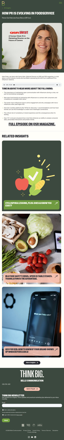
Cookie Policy (36, 430)
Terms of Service (46, 430)
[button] (29, 437)
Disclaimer (55, 430)
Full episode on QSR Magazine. (32, 124)
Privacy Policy (27, 430)
